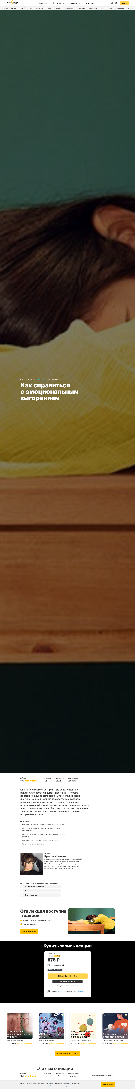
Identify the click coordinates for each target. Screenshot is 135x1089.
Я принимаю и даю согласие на (67, 991)
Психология (42, 379)
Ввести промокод (55, 970)
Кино (102, 8)
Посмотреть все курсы (68, 1054)
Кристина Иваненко (56, 856)
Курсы (42, 3)
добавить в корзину (67, 976)
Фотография (80, 8)
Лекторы (90, 3)
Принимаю (107, 1085)
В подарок (59, 3)
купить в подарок (67, 981)
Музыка (58, 8)
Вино (110, 8)
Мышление (39, 8)
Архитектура (93, 8)
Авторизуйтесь (96, 1074)
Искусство (69, 8)
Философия (119, 8)
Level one (24, 379)
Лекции (32, 379)
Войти (124, 3)
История (5, 8)
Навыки (49, 8)
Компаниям (75, 3)
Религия (130, 8)
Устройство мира (26, 8)
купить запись (29, 931)
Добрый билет (55, 965)
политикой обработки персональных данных (55, 1086)
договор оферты (62, 991)
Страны (13, 8)
